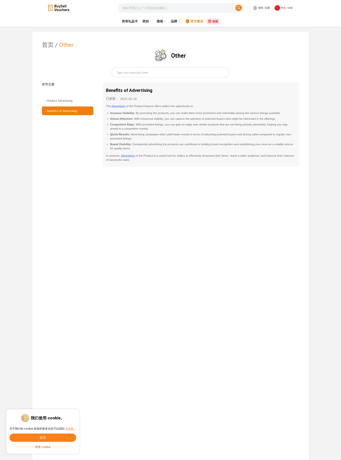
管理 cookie (43, 447)
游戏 (160, 21)
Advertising (118, 106)
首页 (48, 44)
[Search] (238, 8)
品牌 (174, 21)
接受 (43, 437)
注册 (267, 7)
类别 (145, 21)
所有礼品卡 (130, 21)
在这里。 (70, 428)
